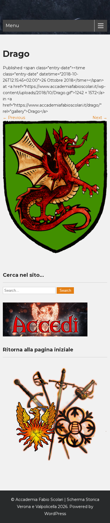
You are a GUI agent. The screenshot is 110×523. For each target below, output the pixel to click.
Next (100, 117)
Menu (12, 25)
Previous (14, 117)
